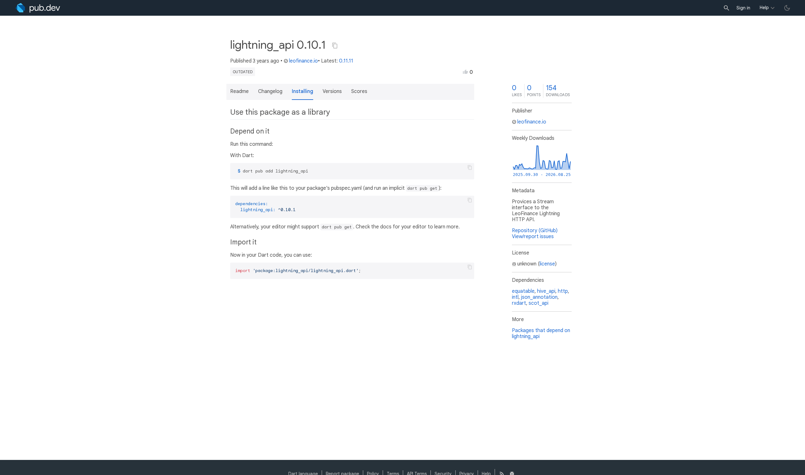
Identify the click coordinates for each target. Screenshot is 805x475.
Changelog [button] (270, 91)
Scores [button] (359, 91)
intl (515, 297)
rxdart (519, 303)
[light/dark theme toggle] (787, 8)
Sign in (743, 8)
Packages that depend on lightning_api (541, 333)
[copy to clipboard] (470, 167)
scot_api (538, 303)
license (547, 264)
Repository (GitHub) (535, 230)
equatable (523, 291)
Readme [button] (239, 91)
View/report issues (533, 236)
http (563, 291)
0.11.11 (346, 61)
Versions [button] (332, 91)
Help (764, 7)
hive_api (546, 291)
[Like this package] (465, 71)
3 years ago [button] (266, 61)
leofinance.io (303, 61)
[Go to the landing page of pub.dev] (38, 8)
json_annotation (539, 297)
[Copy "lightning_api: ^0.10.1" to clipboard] (335, 45)
